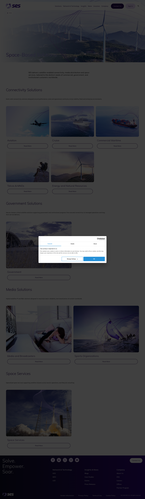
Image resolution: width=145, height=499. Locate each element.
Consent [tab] (50, 243)
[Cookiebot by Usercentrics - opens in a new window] (98, 239)
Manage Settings (71, 259)
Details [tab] (72, 243)
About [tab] (95, 243)
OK (94, 259)
